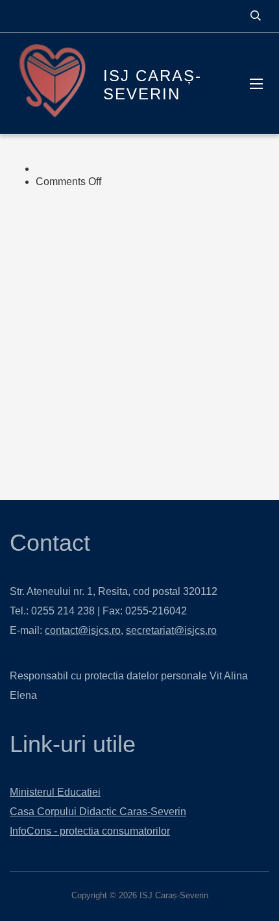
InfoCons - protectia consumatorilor (90, 831)
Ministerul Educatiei (55, 792)
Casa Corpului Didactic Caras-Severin (98, 811)
